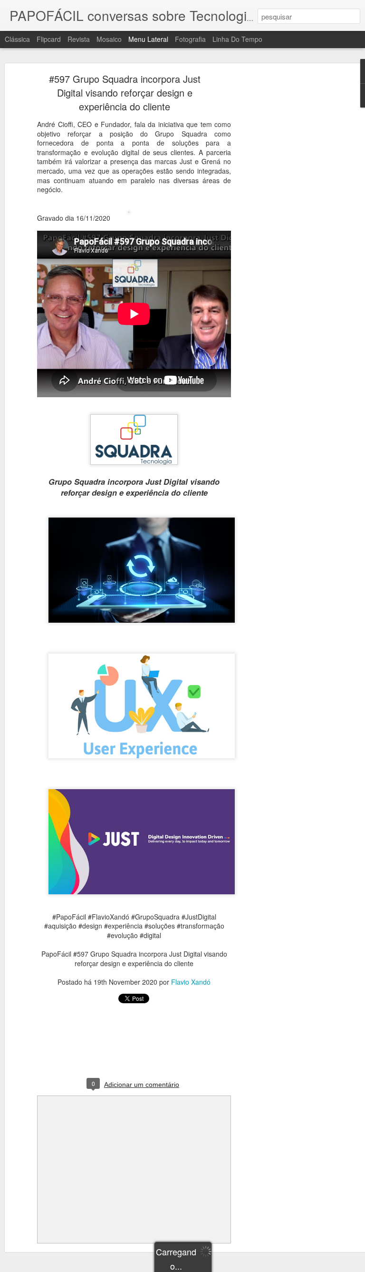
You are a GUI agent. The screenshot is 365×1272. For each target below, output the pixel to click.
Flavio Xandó (191, 982)
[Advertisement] (283, 226)
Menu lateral (148, 39)
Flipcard (49, 39)
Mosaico (109, 39)
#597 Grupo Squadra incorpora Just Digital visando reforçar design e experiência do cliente (125, 92)
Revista (78, 39)
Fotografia (190, 39)
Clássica (17, 39)
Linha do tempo (237, 39)
